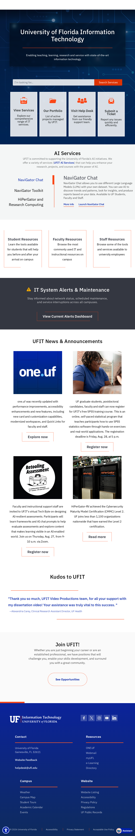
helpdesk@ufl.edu (26, 768)
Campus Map (27, 797)
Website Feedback (26, 760)
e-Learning (92, 763)
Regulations (88, 807)
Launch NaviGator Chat (91, 204)
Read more (97, 536)
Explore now (38, 437)
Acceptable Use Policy (103, 829)
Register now (97, 447)
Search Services (108, 82)
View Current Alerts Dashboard (67, 316)
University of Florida (27, 829)
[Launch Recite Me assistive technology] (6, 830)
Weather (25, 792)
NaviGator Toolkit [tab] (31, 191)
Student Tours (28, 802)
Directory (91, 768)
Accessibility (88, 797)
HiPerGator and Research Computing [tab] (29, 202)
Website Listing (90, 792)
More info (69, 204)
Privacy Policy (89, 802)
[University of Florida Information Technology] (39, 719)
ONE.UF (90, 748)
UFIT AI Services (64, 162)
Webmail (91, 753)
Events (24, 812)
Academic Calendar (31, 807)
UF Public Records (91, 812)
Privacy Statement (75, 829)
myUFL (90, 758)
